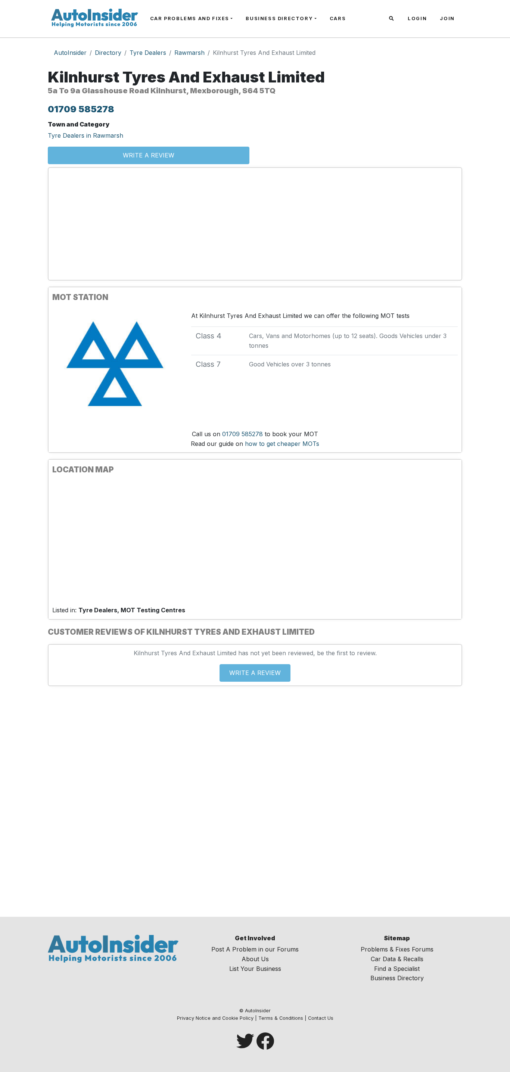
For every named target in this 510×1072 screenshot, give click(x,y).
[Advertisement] (255, 224)
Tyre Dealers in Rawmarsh (85, 135)
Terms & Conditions (280, 1018)
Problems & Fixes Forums (397, 949)
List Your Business (255, 968)
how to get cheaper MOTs (282, 443)
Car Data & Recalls (397, 959)
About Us (255, 959)
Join (447, 18)
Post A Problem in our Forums (255, 949)
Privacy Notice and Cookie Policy (215, 1018)
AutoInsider (70, 52)
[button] (392, 18)
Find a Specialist (397, 968)
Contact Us (320, 1018)
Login (417, 18)
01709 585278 (81, 109)
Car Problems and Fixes (189, 18)
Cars (338, 18)
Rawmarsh (189, 52)
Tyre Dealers (148, 52)
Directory (108, 52)
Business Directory (279, 18)
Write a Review (148, 155)
